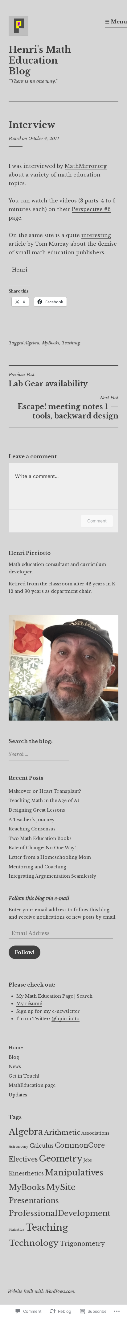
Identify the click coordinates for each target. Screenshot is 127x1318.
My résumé (29, 1003)
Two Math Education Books (40, 838)
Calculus (42, 1145)
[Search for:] (38, 754)
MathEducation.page (32, 1085)
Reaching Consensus (32, 829)
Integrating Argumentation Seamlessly (52, 876)
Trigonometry (82, 1243)
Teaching (71, 343)
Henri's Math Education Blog (40, 60)
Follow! (24, 952)
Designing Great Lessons (37, 810)
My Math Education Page (44, 996)
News (15, 1066)
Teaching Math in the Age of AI (44, 800)
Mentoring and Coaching (37, 867)
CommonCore (80, 1145)
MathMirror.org (86, 166)
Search (84, 996)
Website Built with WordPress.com (41, 1291)
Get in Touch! (24, 1076)
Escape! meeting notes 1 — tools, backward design (68, 407)
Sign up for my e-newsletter (48, 1011)
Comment (97, 520)
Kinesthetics (26, 1173)
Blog (14, 1057)
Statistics (16, 1230)
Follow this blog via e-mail (39, 898)
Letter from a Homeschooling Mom (50, 857)
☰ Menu (116, 22)
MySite (61, 1187)
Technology (34, 1243)
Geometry (60, 1159)
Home (16, 1047)
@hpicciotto (65, 1018)
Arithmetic (62, 1133)
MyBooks (50, 343)
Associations (95, 1133)
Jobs (88, 1160)
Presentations (34, 1200)
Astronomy (18, 1147)
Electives (23, 1159)
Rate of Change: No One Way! (42, 847)
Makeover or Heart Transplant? (45, 791)
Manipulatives (74, 1173)
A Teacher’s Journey (32, 819)
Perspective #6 (91, 209)
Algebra (31, 343)
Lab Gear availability (48, 380)
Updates (18, 1095)
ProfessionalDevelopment (59, 1213)
